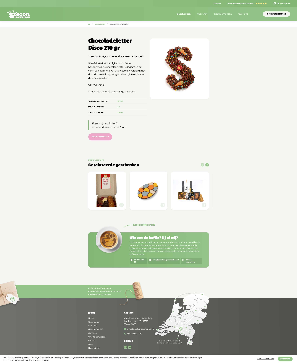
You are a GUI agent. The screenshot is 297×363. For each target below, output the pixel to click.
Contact (217, 3)
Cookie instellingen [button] (265, 359)
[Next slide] (207, 165)
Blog (90, 344)
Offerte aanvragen (276, 14)
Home (91, 318)
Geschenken (184, 14)
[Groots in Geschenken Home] (18, 15)
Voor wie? (202, 14)
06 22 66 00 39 (283, 3)
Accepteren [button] (285, 359)
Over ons (243, 14)
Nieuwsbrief (93, 348)
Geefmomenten (223, 14)
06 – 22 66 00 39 (134, 334)
